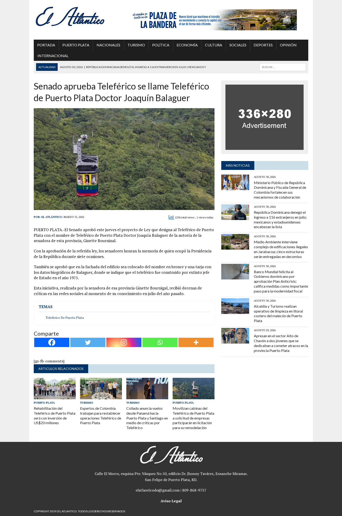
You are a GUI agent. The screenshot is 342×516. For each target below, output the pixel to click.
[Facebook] (51, 342)
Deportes (263, 45)
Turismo (136, 45)
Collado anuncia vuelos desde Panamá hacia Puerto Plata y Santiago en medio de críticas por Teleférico (147, 418)
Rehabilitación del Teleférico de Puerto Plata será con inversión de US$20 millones (54, 415)
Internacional (52, 55)
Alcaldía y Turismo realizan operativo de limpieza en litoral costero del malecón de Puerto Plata (278, 313)
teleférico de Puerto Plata (65, 318)
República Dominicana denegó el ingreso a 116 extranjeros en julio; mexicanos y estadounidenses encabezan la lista (280, 219)
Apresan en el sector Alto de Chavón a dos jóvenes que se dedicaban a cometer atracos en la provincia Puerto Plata (281, 343)
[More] (196, 342)
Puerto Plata (75, 45)
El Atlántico (51, 217)
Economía (187, 45)
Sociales (237, 45)
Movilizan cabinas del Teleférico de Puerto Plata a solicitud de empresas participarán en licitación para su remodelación (193, 418)
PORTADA (46, 45)
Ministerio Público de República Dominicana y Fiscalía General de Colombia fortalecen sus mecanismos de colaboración (280, 189)
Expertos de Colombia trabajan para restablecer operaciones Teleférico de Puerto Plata (100, 415)
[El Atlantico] (77, 16)
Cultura (213, 45)
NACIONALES (108, 45)
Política (160, 45)
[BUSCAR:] (282, 66)
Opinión (288, 45)
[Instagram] (123, 342)
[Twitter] (87, 342)
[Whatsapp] (160, 342)
